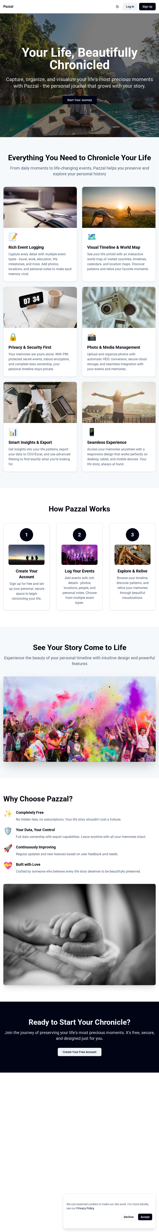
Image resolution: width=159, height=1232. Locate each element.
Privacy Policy (85, 1208)
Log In (130, 6)
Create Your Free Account (79, 1052)
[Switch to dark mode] (117, 6)
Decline (129, 1217)
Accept (145, 1217)
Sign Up (147, 6)
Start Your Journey (79, 100)
